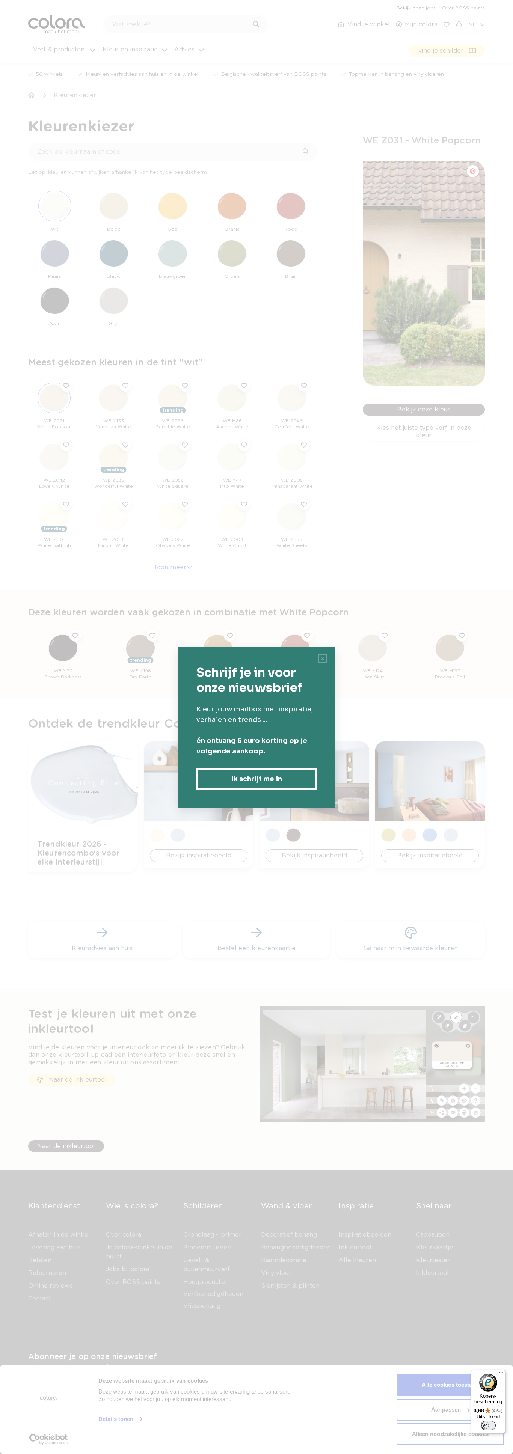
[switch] (488, 1425)
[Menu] (500, 1374)
